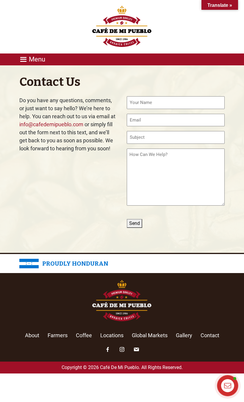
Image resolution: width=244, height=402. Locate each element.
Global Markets (150, 335)
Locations (111, 335)
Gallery (184, 335)
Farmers (58, 335)
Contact (210, 335)
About (32, 335)
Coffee (84, 335)
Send (134, 223)
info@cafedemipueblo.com (51, 124)
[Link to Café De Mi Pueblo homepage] (122, 26)
